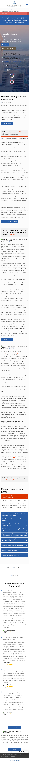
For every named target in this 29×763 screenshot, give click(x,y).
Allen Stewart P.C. (8, 480)
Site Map (19, 754)
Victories (14, 727)
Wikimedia (12, 140)
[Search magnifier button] (28, 13)
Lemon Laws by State (8, 9)
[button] (27, 4)
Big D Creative (12, 756)
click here (21, 132)
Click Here (7, 339)
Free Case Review (6, 123)
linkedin (21, 745)
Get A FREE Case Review (8, 48)
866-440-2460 (11, 745)
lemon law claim (11, 457)
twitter (19, 745)
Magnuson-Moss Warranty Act (11, 353)
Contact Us (5, 44)
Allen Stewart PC (1, 9)
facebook (17, 745)
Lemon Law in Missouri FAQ (9, 222)
